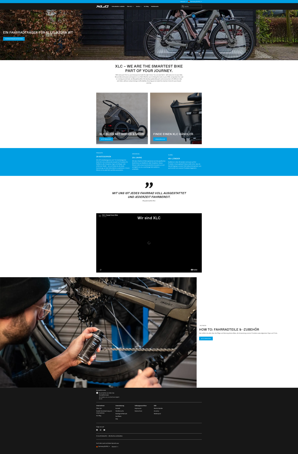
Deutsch (182, 1)
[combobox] (191, 6)
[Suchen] (183, 6)
